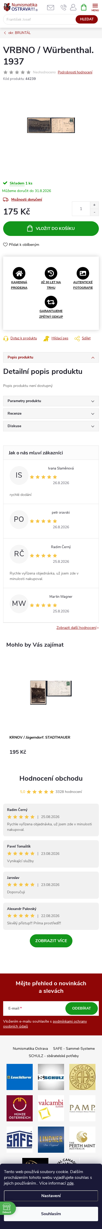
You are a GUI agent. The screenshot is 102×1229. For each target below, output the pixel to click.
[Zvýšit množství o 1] (94, 205)
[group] (51, 709)
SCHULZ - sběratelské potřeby (54, 1055)
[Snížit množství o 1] (94, 212)
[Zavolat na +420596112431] (63, 7)
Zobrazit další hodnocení (76, 627)
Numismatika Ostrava (30, 1048)
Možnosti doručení (26, 199)
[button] (51, 755)
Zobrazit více (51, 941)
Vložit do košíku (55, 228)
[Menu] (95, 7)
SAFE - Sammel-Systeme (74, 1048)
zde (70, 1183)
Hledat (87, 19)
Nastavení (51, 1196)
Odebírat (81, 1008)
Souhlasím (51, 1214)
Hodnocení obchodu (51, 778)
